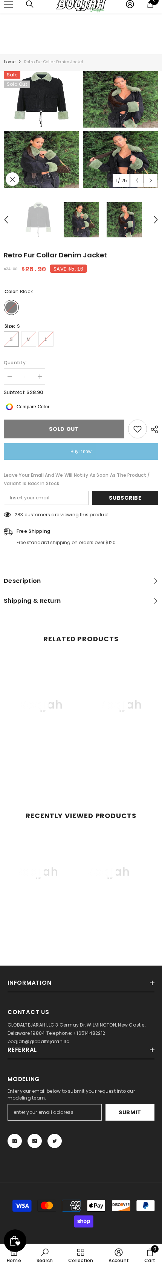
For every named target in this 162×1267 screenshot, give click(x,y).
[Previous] (137, 180)
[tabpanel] (41, 129)
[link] (41, 763)
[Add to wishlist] (137, 429)
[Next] (150, 180)
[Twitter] (54, 1141)
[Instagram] (15, 1141)
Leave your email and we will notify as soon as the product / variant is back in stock (77, 479)
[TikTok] (35, 1141)
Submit (130, 1112)
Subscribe (125, 498)
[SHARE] (152, 429)
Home (9, 62)
